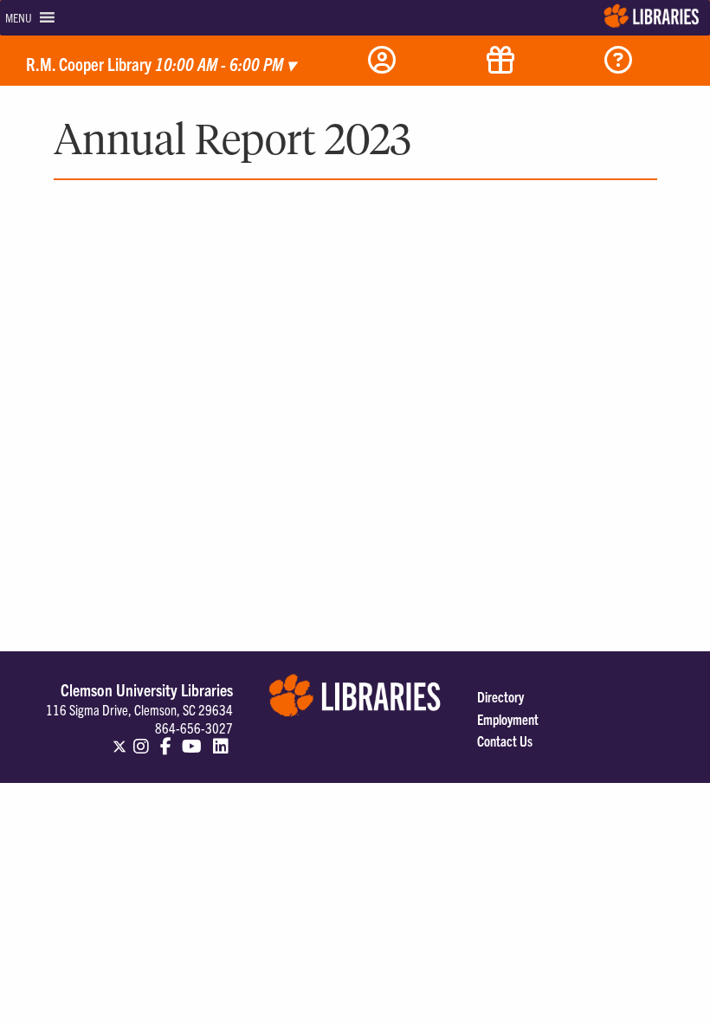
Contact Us (504, 740)
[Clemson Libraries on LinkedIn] (221, 738)
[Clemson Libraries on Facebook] (166, 738)
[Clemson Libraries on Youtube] (192, 738)
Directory (500, 696)
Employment (508, 719)
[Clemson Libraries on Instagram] (141, 738)
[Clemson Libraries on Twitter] (119, 738)
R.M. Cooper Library (160, 63)
